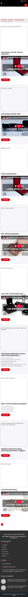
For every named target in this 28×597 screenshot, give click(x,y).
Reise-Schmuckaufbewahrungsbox (14, 404)
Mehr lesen (5, 79)
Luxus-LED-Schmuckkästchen (12, 294)
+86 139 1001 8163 (19, 534)
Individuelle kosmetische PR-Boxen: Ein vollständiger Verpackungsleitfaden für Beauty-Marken (17, 580)
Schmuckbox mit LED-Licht (11, 114)
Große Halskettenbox (9, 174)
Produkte (10, 20)
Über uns (4, 547)
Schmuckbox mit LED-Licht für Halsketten (12, 53)
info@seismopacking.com (9, 567)
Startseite (3, 20)
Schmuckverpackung (9, 489)
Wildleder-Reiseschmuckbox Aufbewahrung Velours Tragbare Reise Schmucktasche (13, 450)
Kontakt (4, 556)
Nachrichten (5, 554)
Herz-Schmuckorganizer (10, 234)
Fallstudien (5, 551)
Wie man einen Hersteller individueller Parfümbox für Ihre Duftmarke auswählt (16, 586)
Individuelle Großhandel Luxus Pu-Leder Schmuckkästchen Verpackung (13, 354)
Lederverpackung (19, 20)
